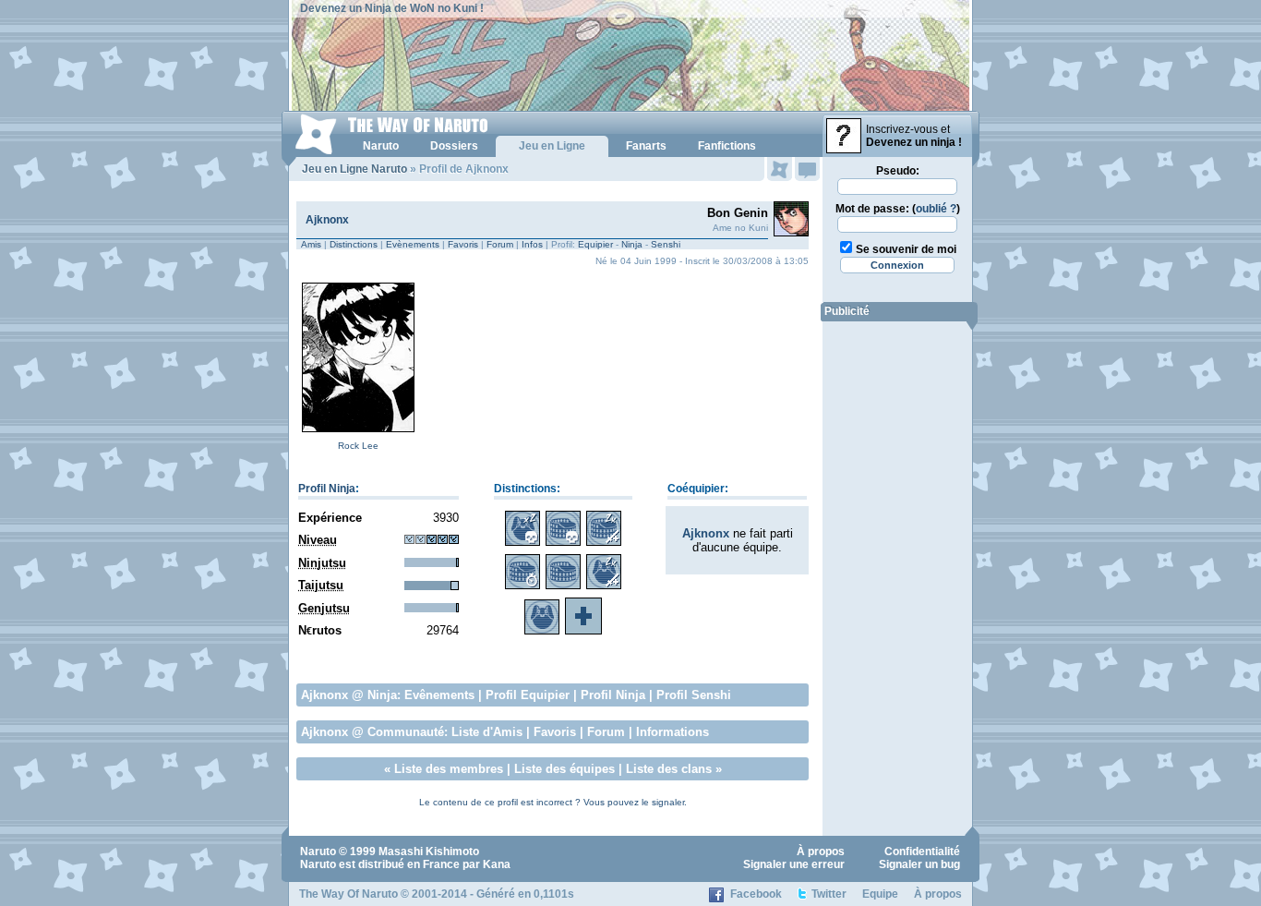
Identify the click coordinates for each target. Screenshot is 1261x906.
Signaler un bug (919, 864)
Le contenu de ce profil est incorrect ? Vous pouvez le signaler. (553, 802)
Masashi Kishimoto (428, 851)
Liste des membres (448, 769)
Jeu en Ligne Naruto (354, 169)
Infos (532, 244)
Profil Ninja (326, 488)
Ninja (632, 244)
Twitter (829, 894)
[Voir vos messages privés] (807, 169)
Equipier (595, 244)
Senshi (665, 244)
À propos (821, 851)
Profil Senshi (693, 695)
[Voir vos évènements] (779, 169)
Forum (499, 244)
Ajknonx (327, 219)
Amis (311, 244)
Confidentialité (922, 851)
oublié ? (936, 208)
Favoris (463, 244)
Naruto (318, 851)
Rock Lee (358, 446)
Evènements (412, 244)
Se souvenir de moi (906, 249)
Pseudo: (897, 170)
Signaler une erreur (794, 864)
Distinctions (354, 244)
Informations (672, 732)
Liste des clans (669, 769)
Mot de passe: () (897, 208)
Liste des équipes (564, 769)
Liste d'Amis (486, 732)
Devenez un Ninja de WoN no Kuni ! (392, 8)
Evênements (439, 695)
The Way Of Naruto (348, 894)
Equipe (880, 894)
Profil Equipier (528, 695)
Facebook (756, 894)
